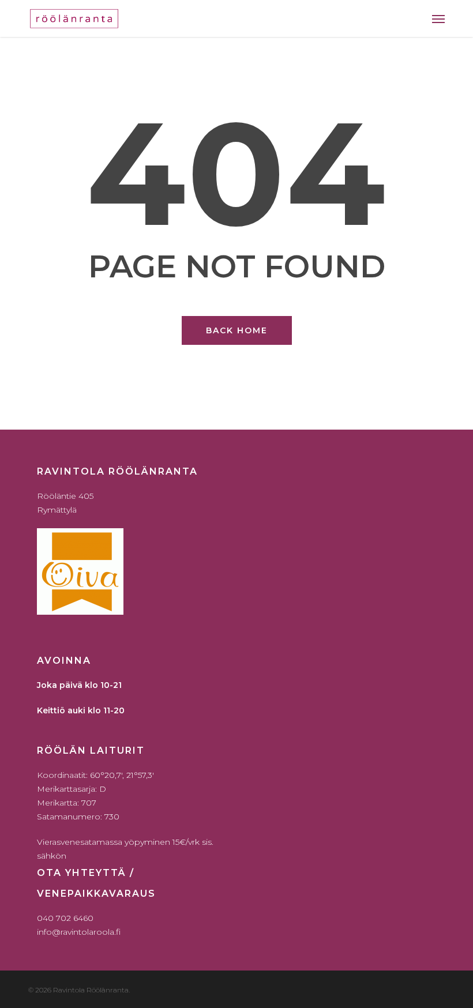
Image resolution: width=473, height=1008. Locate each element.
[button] (438, 18)
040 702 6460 (65, 918)
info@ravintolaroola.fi (79, 932)
